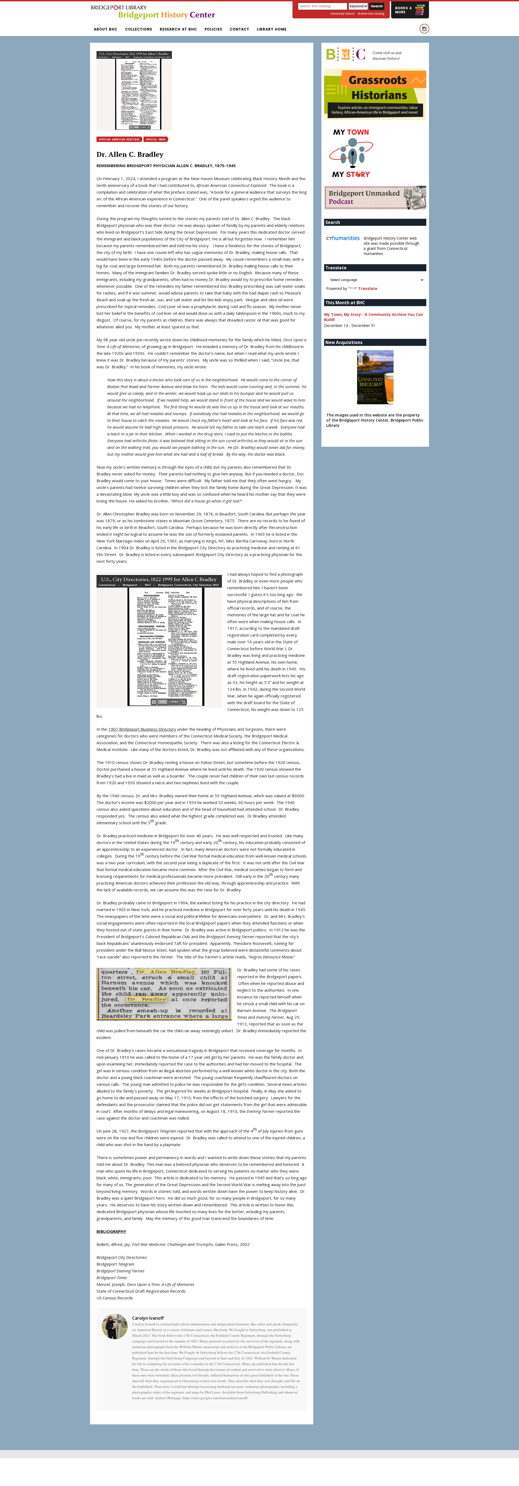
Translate (367, 288)
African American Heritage (119, 139)
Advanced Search (342, 14)
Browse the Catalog (371, 14)
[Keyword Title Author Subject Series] (358, 6)
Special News (155, 139)
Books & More (403, 10)
